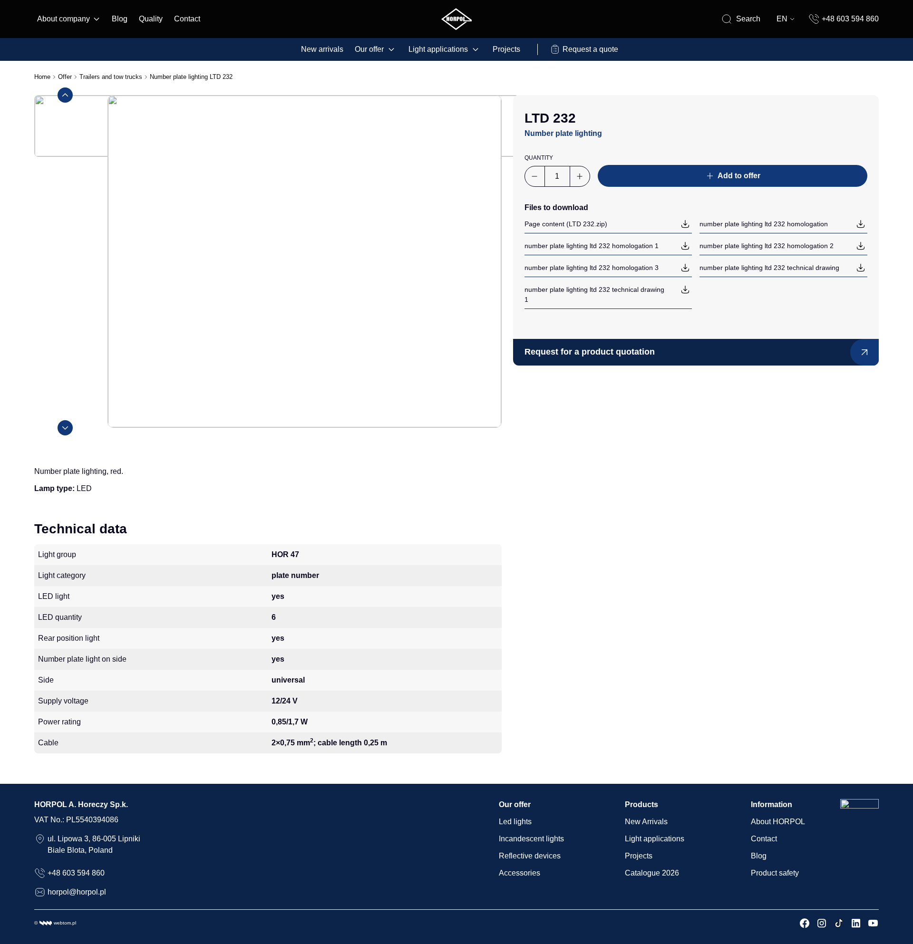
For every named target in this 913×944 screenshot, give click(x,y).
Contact (187, 19)
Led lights (515, 822)
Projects (506, 49)
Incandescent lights (531, 839)
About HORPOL (778, 822)
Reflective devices (530, 856)
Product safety (775, 873)
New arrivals (322, 49)
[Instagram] (821, 923)
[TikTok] (839, 923)
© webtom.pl (55, 922)
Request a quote (590, 49)
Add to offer (739, 176)
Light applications (438, 49)
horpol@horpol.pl (77, 892)
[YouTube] (873, 923)
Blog (119, 19)
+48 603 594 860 (850, 19)
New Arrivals (646, 822)
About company (63, 19)
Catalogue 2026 (652, 873)
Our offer (369, 49)
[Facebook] (804, 923)
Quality (151, 19)
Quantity (538, 157)
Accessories (519, 873)
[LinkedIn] (856, 923)
